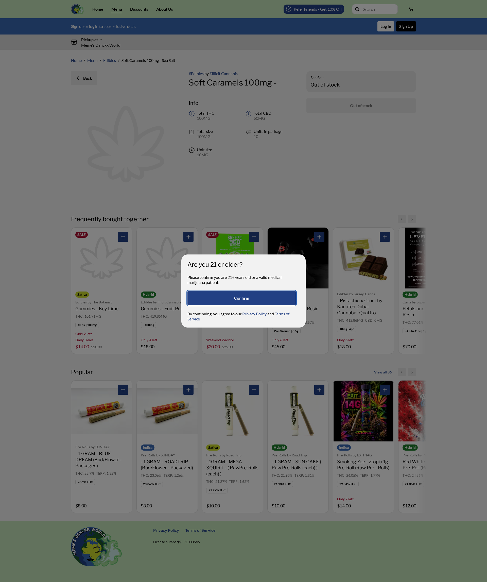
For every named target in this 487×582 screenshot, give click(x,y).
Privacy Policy (254, 313)
